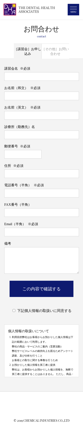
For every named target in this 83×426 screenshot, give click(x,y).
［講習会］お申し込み (27, 51)
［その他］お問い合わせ (55, 51)
